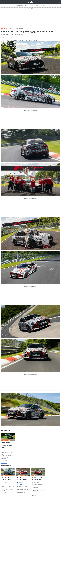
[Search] (59, 2)
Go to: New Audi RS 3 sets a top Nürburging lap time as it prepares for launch (19, 40)
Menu (1, 1)
